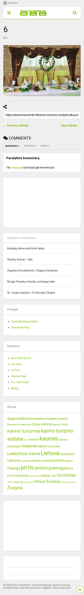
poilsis (41, 468)
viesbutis (28, 482)
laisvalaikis (54, 446)
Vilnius (40, 481)
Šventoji (53, 481)
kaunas (48, 438)
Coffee (15, 370)
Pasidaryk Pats (20, 327)
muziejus (67, 454)
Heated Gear (19, 376)
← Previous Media (15, 125)
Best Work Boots (21, 358)
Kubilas (42, 446)
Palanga (13, 468)
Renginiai (21, 475)
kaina (26, 440)
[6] (42, 70)
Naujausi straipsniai (21, 237)
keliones (63, 439)
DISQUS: (45, 146)
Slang (14, 388)
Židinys (72, 482)
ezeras (46, 424)
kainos (34, 439)
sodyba (44, 475)
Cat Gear (16, 364)
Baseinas (12, 424)
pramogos (57, 468)
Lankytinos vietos (23, 453)
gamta (56, 424)
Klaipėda (29, 446)
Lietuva (50, 453)
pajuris (68, 460)
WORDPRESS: (12, 146)
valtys (10, 482)
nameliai (25, 460)
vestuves (18, 482)
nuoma (58, 460)
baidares (40, 419)
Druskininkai (24, 424)
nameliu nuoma (41, 460)
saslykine (33, 476)
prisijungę (16, 167)
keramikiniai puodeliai (24, 321)
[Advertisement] (32, 202)
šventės (64, 482)
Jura (64, 424)
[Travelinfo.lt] (31, 16)
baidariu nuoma (57, 419)
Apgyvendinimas (20, 418)
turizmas (66, 475)
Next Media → (71, 125)
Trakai (53, 475)
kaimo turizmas (23, 431)
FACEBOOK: (30, 146)
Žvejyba (15, 487)
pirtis (27, 467)
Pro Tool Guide (20, 382)
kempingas (14, 446)
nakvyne (13, 460)
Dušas (36, 424)
